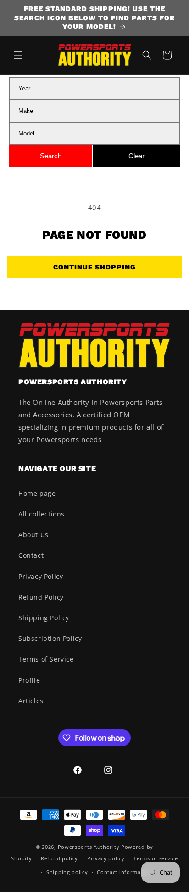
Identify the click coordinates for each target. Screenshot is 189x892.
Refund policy (59, 858)
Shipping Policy (43, 617)
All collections (41, 514)
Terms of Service (46, 659)
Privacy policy (106, 858)
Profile (29, 680)
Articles (31, 700)
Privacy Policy (40, 576)
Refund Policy (41, 597)
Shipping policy (67, 872)
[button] (18, 55)
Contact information (124, 872)
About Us (33, 534)
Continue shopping (94, 267)
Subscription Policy (50, 638)
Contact (31, 555)
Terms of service (155, 858)
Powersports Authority (89, 846)
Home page (37, 493)
